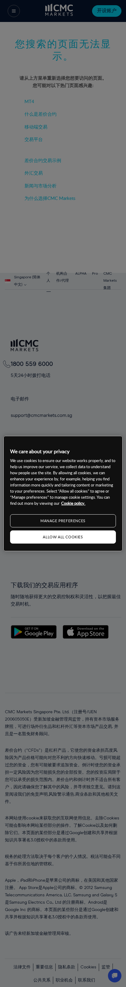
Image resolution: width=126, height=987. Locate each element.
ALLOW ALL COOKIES (63, 536)
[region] (63, 493)
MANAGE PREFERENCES (63, 520)
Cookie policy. (73, 503)
